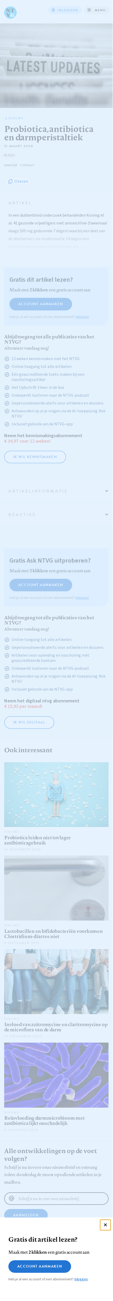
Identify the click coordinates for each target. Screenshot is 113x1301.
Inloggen (81, 1279)
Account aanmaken (39, 1266)
